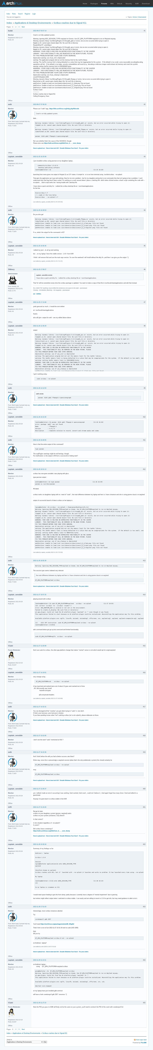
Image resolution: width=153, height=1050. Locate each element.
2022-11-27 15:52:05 (39, 735)
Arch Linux (12, 3)
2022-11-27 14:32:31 (39, 707)
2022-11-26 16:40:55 (39, 440)
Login (34, 14)
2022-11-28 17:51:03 (39, 906)
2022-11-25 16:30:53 (39, 210)
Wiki (112, 3)
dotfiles (38, 294)
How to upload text (39, 148)
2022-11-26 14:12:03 (39, 388)
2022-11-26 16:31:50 (39, 417)
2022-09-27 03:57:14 (39, 31)
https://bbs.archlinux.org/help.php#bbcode (64, 108)
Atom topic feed (141, 1040)
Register (27, 14)
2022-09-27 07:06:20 (39, 104)
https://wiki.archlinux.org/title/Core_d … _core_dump (62, 143)
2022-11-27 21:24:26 (39, 807)
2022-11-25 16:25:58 (39, 156)
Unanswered (142, 17)
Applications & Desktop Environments (33, 23)
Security (129, 3)
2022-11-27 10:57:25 (39, 594)
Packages (94, 3)
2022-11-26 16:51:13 (39, 469)
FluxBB (143, 1043)
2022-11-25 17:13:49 (39, 302)
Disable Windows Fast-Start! (69, 148)
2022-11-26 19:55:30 (39, 560)
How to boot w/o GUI (52, 148)
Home (85, 3)
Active (135, 17)
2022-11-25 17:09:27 (39, 269)
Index (8, 14)
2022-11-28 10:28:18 (39, 844)
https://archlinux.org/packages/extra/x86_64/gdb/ (57, 924)
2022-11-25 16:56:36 (39, 246)
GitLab (119, 3)
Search (20, 14)
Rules (14, 14)
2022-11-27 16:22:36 (39, 752)
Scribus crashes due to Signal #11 (70, 23)
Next (23, 27)
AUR (137, 3)
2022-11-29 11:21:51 (39, 960)
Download (146, 3)
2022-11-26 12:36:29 (39, 326)
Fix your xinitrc (83, 148)
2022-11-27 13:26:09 (39, 646)
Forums (104, 3)
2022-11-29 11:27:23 (39, 1003)
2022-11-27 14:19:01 (39, 672)
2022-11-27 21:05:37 (39, 789)
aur (34, 294)
